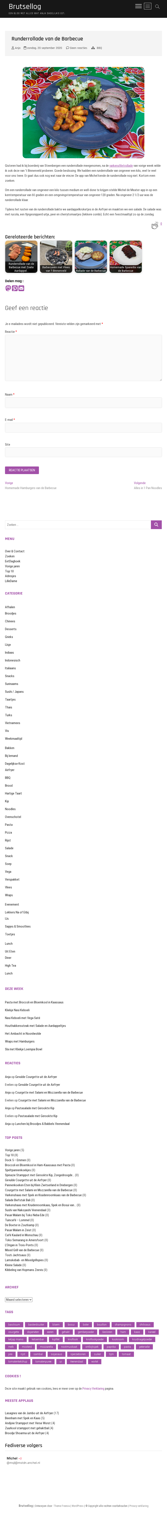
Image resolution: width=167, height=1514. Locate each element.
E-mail (10, 420)
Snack (9, 856)
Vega (8, 872)
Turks (8, 715)
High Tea (10, 966)
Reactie (11, 332)
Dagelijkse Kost (15, 764)
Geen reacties (78, 48)
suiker (97, 1354)
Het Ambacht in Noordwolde (23, 1034)
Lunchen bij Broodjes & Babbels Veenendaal (42, 1124)
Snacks (9, 676)
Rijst (8, 840)
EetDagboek (12, 561)
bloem (56, 1324)
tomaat (126, 1354)
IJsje (8, 645)
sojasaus (56, 1354)
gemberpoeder (86, 1332)
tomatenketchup (17, 1361)
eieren (50, 1332)
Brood (9, 786)
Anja (17, 48)
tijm (111, 1354)
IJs (7, 919)
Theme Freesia (61, 1505)
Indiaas (9, 653)
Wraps (9, 895)
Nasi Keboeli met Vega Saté (22, 1018)
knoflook (73, 1339)
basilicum (14, 1324)
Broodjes (10, 613)
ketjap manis (15, 1339)
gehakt (66, 1332)
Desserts (11, 629)
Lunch (9, 944)
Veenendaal (76, 1361)
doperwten (33, 1332)
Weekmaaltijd (13, 739)
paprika (111, 1346)
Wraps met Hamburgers (20, 1041)
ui (61, 1361)
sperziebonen (78, 1354)
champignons (123, 1324)
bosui (71, 1324)
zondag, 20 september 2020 (44, 48)
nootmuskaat (69, 1346)
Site (7, 444)
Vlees (8, 887)
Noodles (10, 809)
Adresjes (10, 576)
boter (86, 1324)
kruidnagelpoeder (142, 1339)
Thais (8, 707)
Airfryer (9, 770)
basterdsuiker (36, 1324)
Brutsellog (25, 7)
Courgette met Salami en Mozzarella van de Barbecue (49, 1092)
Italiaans (10, 668)
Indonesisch (12, 660)
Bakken (9, 748)
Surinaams (11, 684)
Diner (8, 958)
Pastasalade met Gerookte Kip (34, 1108)
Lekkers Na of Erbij (17, 912)
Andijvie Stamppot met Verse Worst (28, 1423)
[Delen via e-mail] (21, 288)
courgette (13, 1332)
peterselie (144, 1346)
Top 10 (9, 571)
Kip (7, 801)
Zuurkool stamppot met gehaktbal (27, 1428)
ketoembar (38, 1339)
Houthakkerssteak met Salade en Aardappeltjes (35, 1026)
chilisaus (145, 1324)
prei (10, 1354)
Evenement (12, 904)
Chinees (10, 621)
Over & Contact (15, 551)
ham (123, 1332)
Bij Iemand (11, 756)
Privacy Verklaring (93, 1389)
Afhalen (10, 607)
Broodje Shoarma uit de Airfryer (25, 1433)
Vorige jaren (12, 566)
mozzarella (46, 1346)
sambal (38, 1354)
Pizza (8, 832)
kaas (137, 1332)
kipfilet (56, 1339)
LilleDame (11, 581)
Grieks (9, 637)
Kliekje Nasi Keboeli (17, 1010)
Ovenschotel (13, 817)
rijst (23, 1354)
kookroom (118, 1339)
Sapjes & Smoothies (18, 926)
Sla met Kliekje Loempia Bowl (23, 1049)
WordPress (78, 1505)
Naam (10, 394)
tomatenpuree (43, 1361)
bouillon (102, 1324)
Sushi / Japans (14, 692)
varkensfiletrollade (121, 166)
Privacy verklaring (139, 1505)
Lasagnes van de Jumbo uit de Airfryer (29, 1413)
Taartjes (10, 699)
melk (11, 1346)
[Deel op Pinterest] (15, 288)
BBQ (99, 48)
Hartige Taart (13, 793)
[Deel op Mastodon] (8, 288)
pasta (127, 1346)
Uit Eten (10, 951)
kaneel (151, 1332)
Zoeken (10, 556)
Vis (7, 731)
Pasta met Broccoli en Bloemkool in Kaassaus (34, 1002)
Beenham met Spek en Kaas (22, 1418)
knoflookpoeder (95, 1339)
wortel (94, 1361)
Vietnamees (12, 723)
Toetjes (10, 934)
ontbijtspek (92, 1346)
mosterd (27, 1346)
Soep (8, 864)
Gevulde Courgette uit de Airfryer (36, 1077)
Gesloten (107, 1332)
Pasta (9, 825)
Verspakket (12, 879)
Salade (9, 848)
